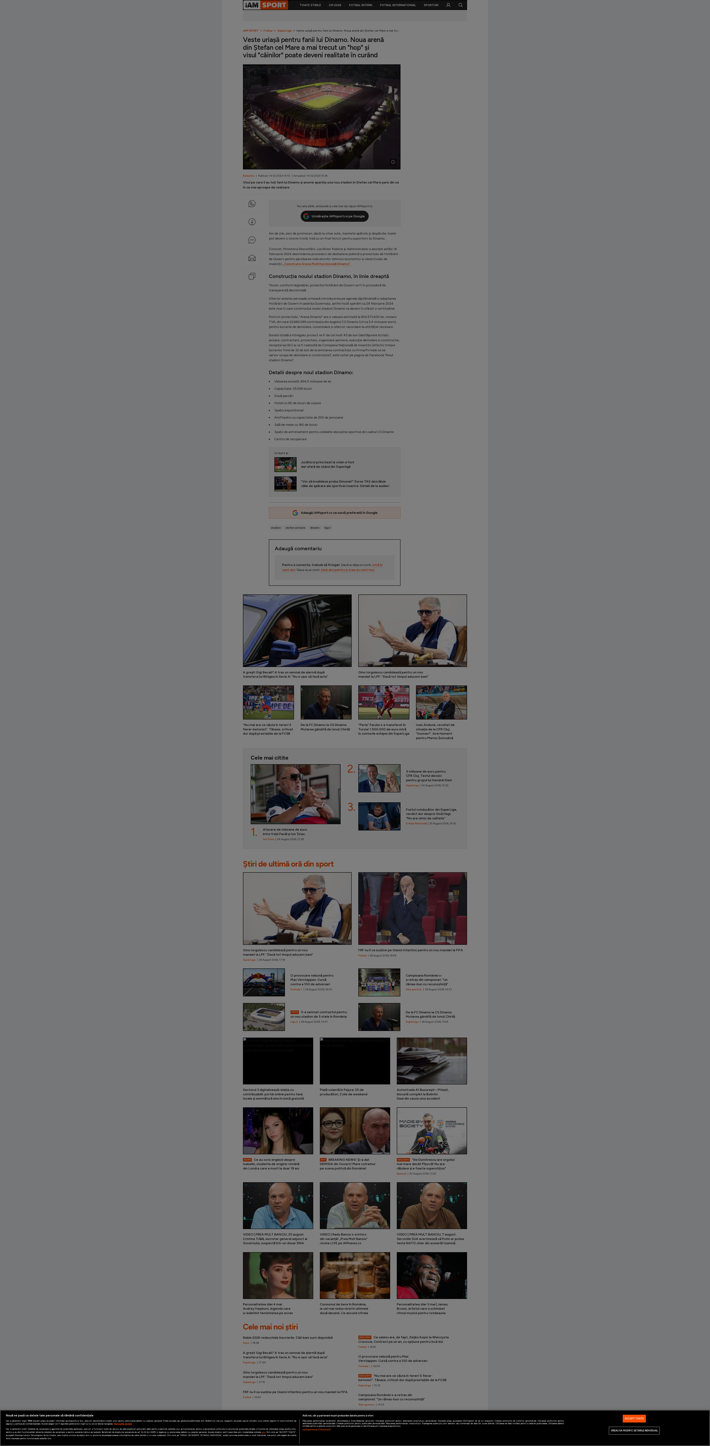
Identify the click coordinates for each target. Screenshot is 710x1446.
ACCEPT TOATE (634, 1418)
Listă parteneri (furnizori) (316, 1429)
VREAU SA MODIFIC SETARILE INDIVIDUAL (634, 1430)
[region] (355, 1428)
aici (264, 1432)
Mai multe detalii (123, 1424)
